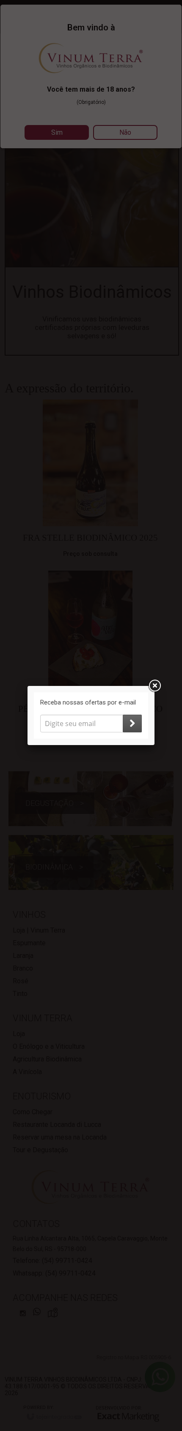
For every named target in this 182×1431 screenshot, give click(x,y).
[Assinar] (132, 723)
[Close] (154, 686)
